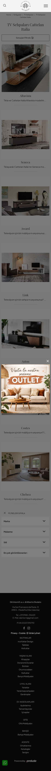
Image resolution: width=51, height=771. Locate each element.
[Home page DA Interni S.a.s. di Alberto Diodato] (25, 6)
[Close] (48, 361)
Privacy (14, 633)
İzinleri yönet (34, 633)
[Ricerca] (4, 6)
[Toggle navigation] (46, 6)
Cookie (22, 633)
